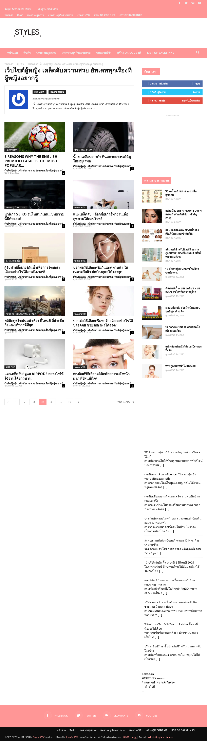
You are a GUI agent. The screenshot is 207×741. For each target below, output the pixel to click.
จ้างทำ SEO (72, 737)
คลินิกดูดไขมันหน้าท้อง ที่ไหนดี (21, 313)
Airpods (10, 367)
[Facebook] (179, 3)
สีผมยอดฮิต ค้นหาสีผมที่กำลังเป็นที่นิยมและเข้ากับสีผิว (182, 231)
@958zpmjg (129, 737)
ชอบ (197, 83)
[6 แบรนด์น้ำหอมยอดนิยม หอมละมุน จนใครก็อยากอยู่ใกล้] (152, 293)
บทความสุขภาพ (35, 15)
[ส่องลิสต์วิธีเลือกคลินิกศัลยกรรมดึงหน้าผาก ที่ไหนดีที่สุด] (103, 354)
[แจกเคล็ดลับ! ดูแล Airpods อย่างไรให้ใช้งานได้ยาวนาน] (34, 354)
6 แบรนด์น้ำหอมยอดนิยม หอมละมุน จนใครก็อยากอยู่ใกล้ (182, 290)
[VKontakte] (193, 3)
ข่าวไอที (150, 686)
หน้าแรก (8, 15)
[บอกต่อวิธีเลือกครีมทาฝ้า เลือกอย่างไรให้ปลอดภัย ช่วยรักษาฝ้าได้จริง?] (103, 301)
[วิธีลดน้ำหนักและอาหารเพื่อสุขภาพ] (152, 196)
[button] (198, 53)
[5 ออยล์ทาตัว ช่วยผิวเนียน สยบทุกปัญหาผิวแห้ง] (152, 313)
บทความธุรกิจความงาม (60, 15)
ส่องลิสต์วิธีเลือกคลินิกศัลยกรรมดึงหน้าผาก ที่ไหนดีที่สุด (101, 376)
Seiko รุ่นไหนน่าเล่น (16, 207)
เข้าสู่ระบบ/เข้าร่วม (48, 9)
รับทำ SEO (38, 737)
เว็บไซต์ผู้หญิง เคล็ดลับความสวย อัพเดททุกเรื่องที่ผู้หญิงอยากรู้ (33, 170)
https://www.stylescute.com (46, 98)
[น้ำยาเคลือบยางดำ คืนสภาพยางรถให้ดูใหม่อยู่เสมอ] (103, 137)
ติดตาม (196, 92)
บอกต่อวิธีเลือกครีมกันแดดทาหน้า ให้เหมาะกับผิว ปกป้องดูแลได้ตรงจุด (100, 269)
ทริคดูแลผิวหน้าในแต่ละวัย (180, 366)
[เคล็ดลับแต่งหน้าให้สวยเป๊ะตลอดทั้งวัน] (152, 352)
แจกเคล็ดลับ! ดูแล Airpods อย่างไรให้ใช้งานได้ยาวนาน (33, 376)
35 (52, 402)
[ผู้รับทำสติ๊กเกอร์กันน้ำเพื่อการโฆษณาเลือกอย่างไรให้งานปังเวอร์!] (34, 248)
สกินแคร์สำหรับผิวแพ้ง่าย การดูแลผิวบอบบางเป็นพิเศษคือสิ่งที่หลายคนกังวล (183, 253)
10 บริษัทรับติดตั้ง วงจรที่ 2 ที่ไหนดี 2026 (169, 562)
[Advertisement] (172, 143)
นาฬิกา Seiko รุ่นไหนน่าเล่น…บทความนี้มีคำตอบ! (34, 216)
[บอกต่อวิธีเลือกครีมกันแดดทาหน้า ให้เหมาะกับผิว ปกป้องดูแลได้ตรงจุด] (103, 248)
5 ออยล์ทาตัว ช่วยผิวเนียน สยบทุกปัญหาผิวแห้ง (182, 309)
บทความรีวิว (83, 15)
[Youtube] (199, 3)
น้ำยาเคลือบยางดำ (83, 149)
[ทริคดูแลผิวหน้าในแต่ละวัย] (152, 371)
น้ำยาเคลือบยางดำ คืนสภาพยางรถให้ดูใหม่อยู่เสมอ (102, 158)
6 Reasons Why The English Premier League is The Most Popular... (31, 161)
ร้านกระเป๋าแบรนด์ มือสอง (158, 682)
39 (69, 402)
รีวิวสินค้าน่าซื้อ (13, 260)
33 (33, 402)
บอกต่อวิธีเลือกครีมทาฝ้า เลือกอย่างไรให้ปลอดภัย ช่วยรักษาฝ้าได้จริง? (103, 322)
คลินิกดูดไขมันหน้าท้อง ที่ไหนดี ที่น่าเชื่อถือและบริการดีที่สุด (34, 322)
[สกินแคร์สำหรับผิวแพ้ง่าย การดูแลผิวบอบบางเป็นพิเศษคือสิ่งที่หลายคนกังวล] (152, 255)
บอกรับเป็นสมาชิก (191, 100)
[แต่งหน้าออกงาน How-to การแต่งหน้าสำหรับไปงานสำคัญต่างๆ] (152, 216)
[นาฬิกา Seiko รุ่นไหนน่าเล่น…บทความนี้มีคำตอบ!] (34, 194)
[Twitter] (186, 3)
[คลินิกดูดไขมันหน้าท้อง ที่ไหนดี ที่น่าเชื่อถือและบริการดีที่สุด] (34, 301)
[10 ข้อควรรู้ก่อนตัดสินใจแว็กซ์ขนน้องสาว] (152, 274)
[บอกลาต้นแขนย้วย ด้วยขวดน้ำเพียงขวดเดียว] (152, 332)
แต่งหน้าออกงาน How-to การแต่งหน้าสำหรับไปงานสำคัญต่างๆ (183, 214)
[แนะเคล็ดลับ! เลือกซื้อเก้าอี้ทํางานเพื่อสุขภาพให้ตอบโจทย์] (103, 194)
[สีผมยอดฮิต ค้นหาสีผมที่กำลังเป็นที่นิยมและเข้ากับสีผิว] (152, 235)
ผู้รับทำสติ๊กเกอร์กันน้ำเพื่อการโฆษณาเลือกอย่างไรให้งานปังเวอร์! (32, 269)
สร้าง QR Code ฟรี (104, 15)
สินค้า (20, 15)
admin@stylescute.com (161, 737)
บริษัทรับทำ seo (152, 678)
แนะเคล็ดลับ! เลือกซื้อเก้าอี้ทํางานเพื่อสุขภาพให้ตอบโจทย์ (100, 216)
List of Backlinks (130, 15)
